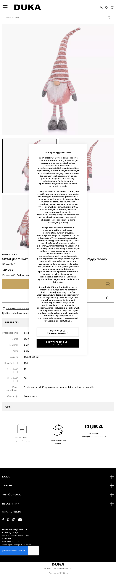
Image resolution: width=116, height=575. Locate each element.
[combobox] (58, 18)
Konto (101, 7)
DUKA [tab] (6, 476)
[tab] (58, 526)
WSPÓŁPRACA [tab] (11, 494)
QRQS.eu (63, 573)
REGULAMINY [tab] (10, 503)
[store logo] (28, 7)
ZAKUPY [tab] (7, 485)
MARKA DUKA (9, 254)
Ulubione (106, 7)
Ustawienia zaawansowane (57, 332)
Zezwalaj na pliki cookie (57, 343)
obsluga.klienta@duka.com (16, 544)
